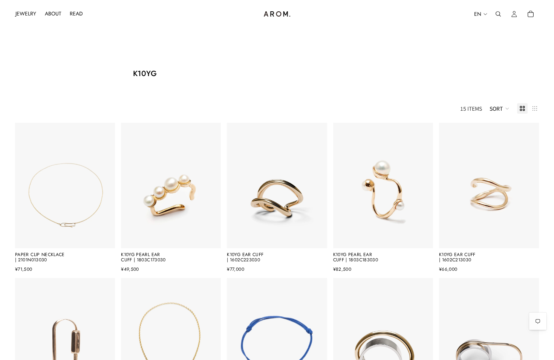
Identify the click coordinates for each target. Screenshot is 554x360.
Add (109, 236)
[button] (500, 108)
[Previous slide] (26, 185)
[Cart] (530, 14)
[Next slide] (103, 185)
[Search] (498, 14)
